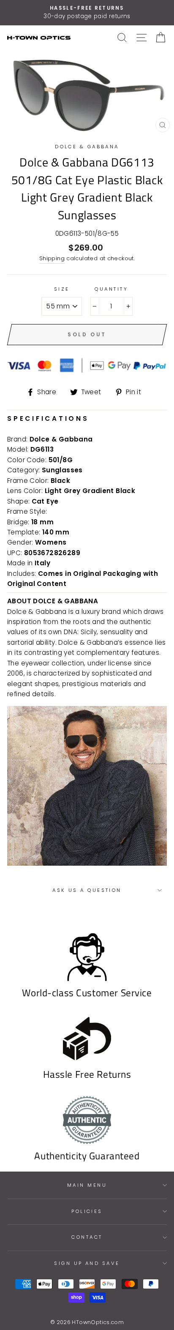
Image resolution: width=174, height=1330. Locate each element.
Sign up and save (87, 1263)
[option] (87, 12)
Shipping (52, 258)
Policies (87, 1211)
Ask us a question (87, 890)
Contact (86, 1237)
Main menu (87, 1185)
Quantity (111, 289)
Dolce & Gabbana (87, 146)
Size (62, 289)
